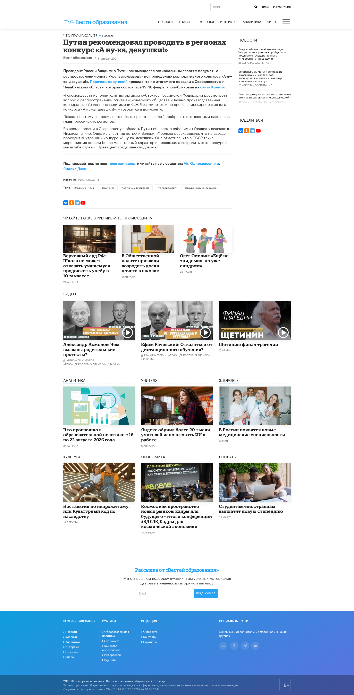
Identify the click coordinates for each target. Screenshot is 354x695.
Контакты (149, 636)
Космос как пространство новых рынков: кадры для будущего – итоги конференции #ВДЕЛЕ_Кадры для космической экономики (176, 516)
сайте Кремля (212, 87)
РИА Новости (88, 179)
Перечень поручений (109, 82)
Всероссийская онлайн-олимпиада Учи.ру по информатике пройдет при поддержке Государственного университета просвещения (262, 53)
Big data (110, 659)
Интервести (112, 654)
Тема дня (186, 22)
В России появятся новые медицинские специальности (252, 432)
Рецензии (71, 651)
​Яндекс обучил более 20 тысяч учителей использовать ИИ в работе (175, 434)
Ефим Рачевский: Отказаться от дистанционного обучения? (177, 347)
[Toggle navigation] (287, 22)
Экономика (111, 640)
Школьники (263, 62)
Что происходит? (80, 35)
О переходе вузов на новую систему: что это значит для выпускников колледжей (264, 95)
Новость (107, 35)
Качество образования (270, 101)
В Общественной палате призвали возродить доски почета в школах (140, 263)
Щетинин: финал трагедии (248, 344)
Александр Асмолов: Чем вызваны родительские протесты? (91, 349)
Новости (165, 22)
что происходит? (167, 187)
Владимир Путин (84, 187)
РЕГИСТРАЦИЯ (282, 7)
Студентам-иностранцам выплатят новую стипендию (251, 509)
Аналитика (252, 22)
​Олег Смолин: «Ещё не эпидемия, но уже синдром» (204, 260)
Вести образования (78, 57)
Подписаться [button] (205, 593)
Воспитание (263, 85)
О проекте (150, 631)
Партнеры (150, 641)
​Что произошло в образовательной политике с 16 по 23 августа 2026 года (98, 434)
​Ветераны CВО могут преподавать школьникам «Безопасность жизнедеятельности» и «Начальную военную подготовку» (260, 76)
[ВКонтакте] (65, 202)
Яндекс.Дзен (74, 169)
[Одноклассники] (71, 202)
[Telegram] (77, 202)
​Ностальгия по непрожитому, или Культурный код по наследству (96, 511)
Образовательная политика (115, 633)
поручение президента (135, 187)
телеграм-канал (122, 163)
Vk (186, 163)
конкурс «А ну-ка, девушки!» (201, 187)
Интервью (228, 22)
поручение (107, 187)
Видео (272, 22)
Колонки (207, 22)
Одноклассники (204, 163)
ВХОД (265, 7)
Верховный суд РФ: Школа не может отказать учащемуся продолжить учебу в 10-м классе (86, 265)
